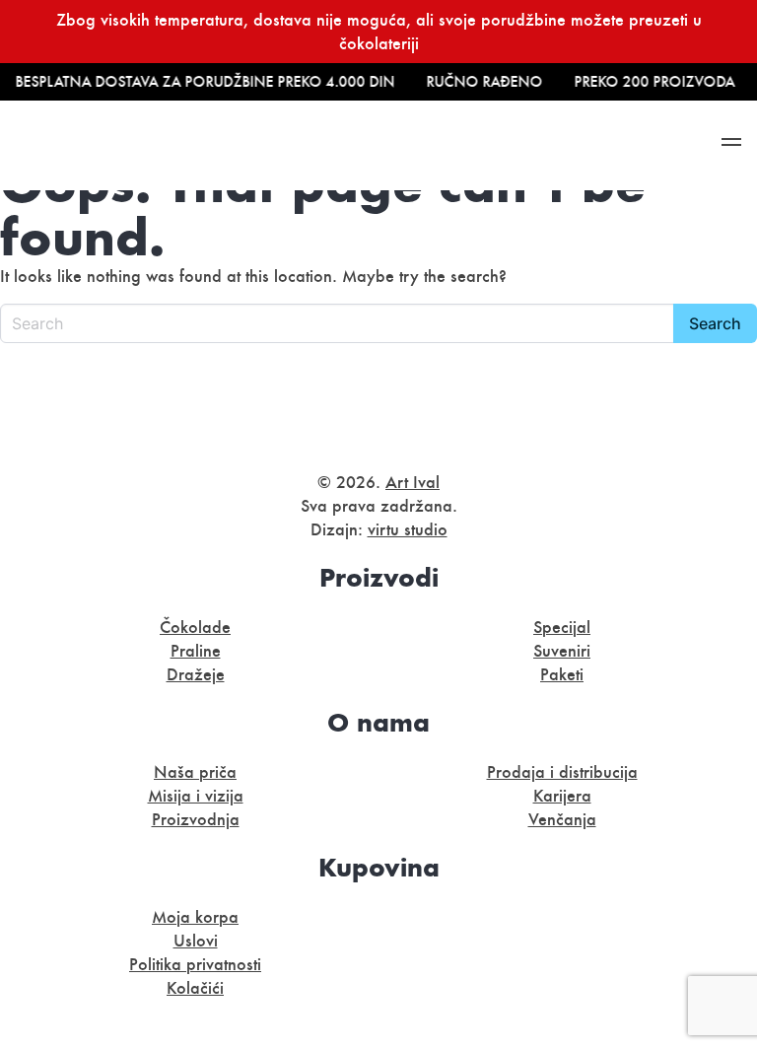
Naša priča (195, 772)
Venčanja (562, 819)
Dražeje (196, 674)
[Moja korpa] (513, 145)
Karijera (562, 795)
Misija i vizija (195, 795)
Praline (196, 651)
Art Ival (412, 482)
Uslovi (195, 940)
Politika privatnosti (195, 964)
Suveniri (561, 651)
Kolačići (195, 988)
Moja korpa (195, 917)
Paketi (562, 674)
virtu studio (407, 529)
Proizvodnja (196, 819)
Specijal (561, 627)
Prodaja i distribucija (562, 772)
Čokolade (195, 627)
